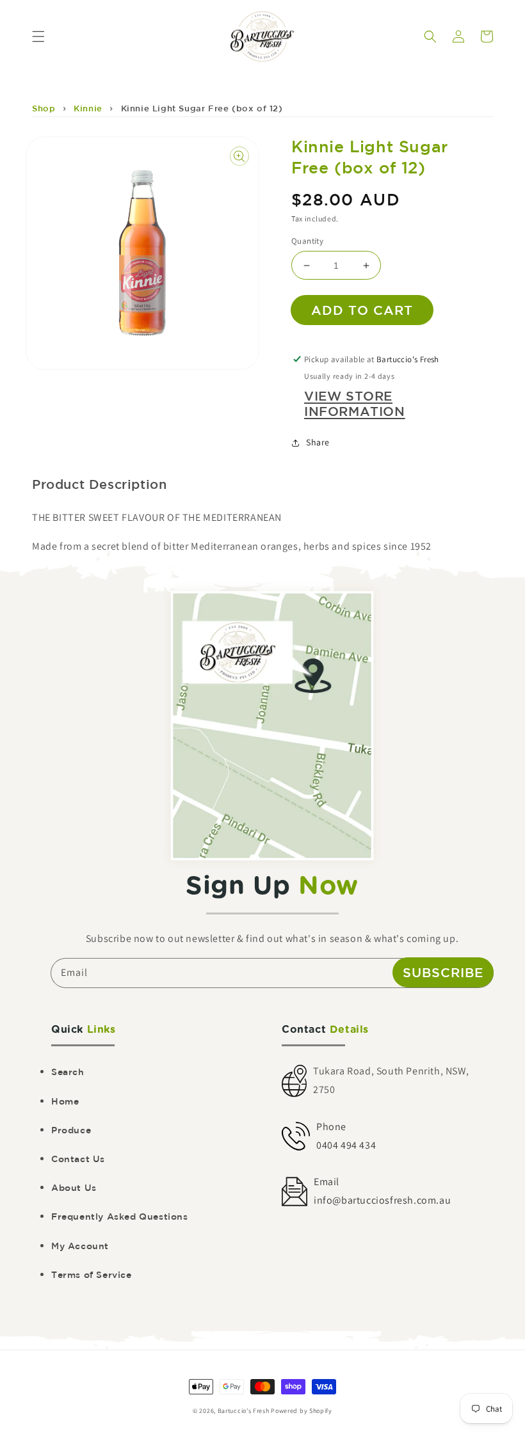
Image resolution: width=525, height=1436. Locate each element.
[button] (38, 36)
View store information (354, 403)
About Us (74, 1188)
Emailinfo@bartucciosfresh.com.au (382, 1191)
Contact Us (78, 1159)
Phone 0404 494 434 (346, 1136)
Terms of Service (91, 1275)
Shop (43, 108)
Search (68, 1072)
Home (65, 1101)
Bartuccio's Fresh (244, 1411)
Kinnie (88, 108)
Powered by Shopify (301, 1411)
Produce (71, 1130)
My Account (80, 1246)
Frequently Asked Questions (119, 1216)
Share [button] (318, 442)
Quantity (307, 240)
